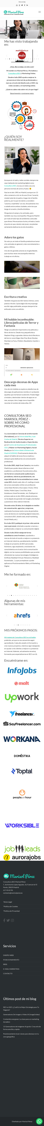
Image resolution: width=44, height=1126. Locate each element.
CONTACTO (7, 973)
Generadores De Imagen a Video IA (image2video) (21, 1014)
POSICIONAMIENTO (11, 960)
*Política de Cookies (10, 906)
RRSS (5, 964)
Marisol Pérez (27, 1121)
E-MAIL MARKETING (11, 969)
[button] (6, 55)
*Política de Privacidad (11, 911)
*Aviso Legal (7, 902)
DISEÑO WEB (8, 955)
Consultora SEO (10, 186)
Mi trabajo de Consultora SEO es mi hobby (20, 637)
